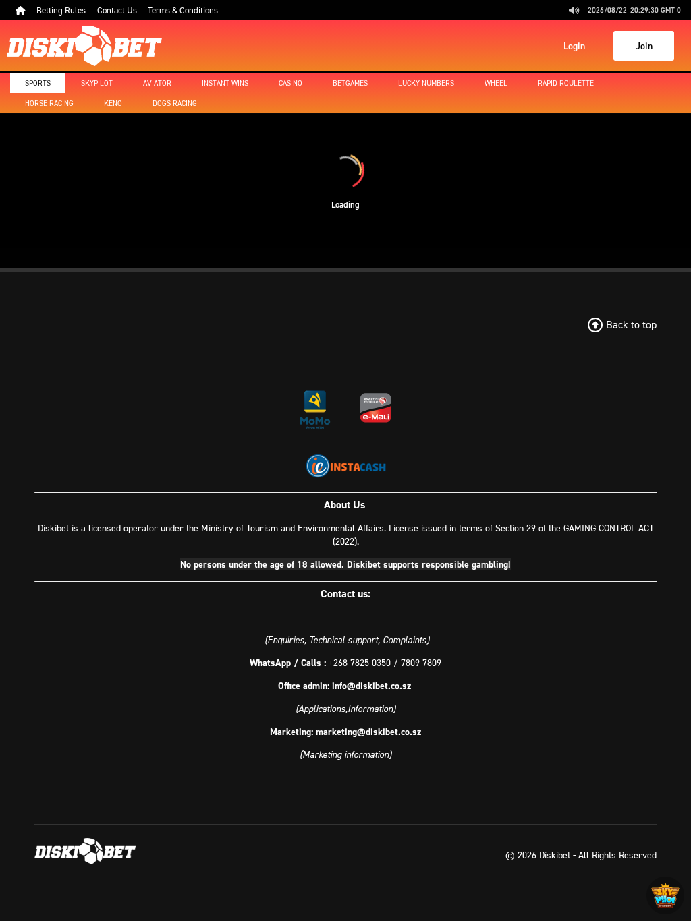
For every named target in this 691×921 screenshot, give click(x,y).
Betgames (350, 83)
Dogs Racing (175, 103)
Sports (38, 83)
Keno (113, 103)
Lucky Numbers (426, 83)
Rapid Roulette (566, 83)
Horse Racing (49, 103)
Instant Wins (225, 83)
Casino (290, 83)
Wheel (496, 83)
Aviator (157, 83)
